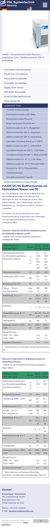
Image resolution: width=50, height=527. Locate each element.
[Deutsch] (4, 8)
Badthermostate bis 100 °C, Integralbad (23, 132)
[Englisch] (29, 8)
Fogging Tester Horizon (14, 88)
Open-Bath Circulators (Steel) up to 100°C (24, 141)
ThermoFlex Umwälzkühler (15, 83)
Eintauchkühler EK (12, 101)
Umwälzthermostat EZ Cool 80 (19, 177)
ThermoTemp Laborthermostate (17, 70)
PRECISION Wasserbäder (15, 92)
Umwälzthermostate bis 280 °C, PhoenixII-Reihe (26, 155)
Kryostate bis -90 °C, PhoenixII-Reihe (22, 168)
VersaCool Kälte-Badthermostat (17, 97)
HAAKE (5, 54)
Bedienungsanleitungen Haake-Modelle (20, 182)
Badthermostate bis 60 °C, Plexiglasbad (23, 128)
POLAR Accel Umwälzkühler (16, 74)
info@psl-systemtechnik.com (21, 511)
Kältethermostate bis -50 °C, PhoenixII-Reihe (25, 164)
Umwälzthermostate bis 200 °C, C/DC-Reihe (25, 150)
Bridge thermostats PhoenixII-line (20, 123)
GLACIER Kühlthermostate (17, 110)
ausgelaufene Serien (10, 58)
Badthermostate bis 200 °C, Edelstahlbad (23, 146)
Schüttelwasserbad (14, 173)
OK (41, 521)
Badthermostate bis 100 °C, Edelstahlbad (23, 137)
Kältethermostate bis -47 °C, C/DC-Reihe (23, 159)
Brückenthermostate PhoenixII (19, 119)
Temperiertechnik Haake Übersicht (25, 54)
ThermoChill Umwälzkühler (15, 79)
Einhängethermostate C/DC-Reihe (20, 114)
